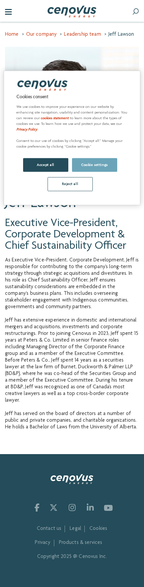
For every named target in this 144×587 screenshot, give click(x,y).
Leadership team (82, 34)
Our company (41, 34)
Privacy (42, 543)
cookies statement (55, 118)
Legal (75, 529)
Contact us (49, 529)
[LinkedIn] (90, 508)
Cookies (98, 529)
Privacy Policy (26, 130)
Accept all (45, 165)
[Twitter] (54, 508)
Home (12, 34)
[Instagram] (72, 508)
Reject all (70, 184)
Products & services (80, 543)
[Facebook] (35, 508)
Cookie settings (94, 165)
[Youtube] (108, 508)
